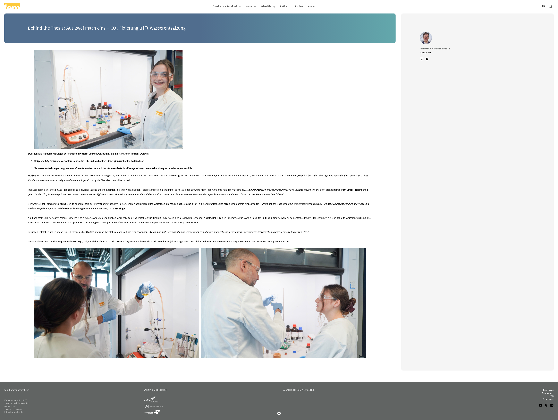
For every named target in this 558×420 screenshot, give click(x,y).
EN (543, 6)
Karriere (299, 6)
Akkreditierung (268, 6)
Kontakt (312, 6)
